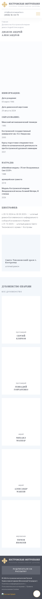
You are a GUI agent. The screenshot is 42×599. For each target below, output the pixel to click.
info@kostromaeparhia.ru (13, 12)
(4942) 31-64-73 (11, 15)
